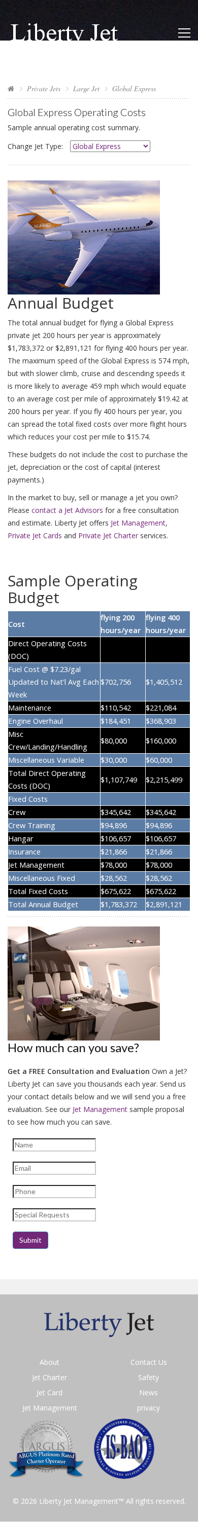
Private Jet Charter (108, 535)
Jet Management (138, 523)
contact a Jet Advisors (67, 510)
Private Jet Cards (35, 535)
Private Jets (43, 88)
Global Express (134, 88)
